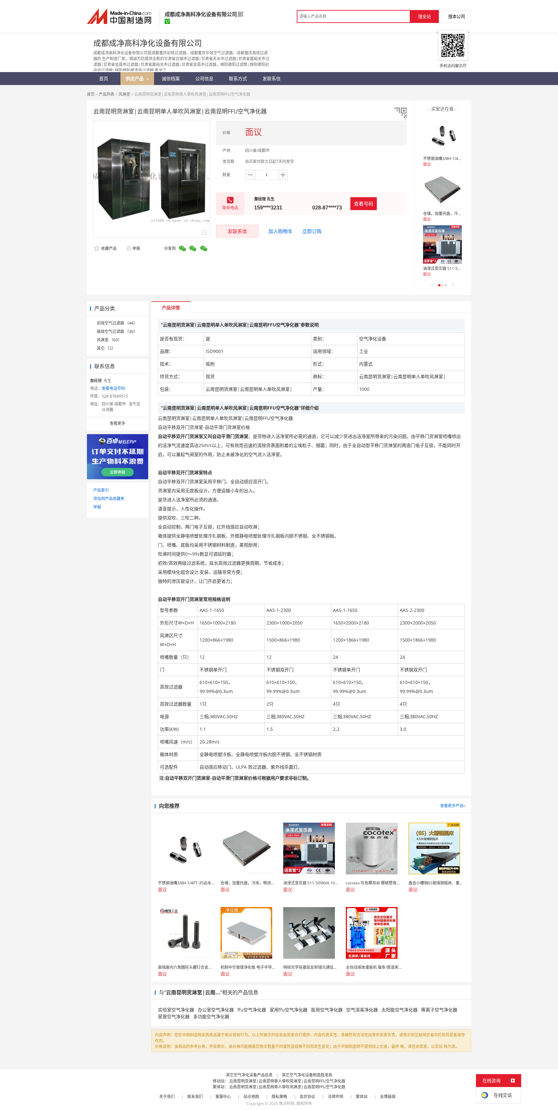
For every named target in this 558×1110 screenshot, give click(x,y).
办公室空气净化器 (216, 1010)
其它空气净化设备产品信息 (249, 1075)
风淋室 (124, 94)
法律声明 (335, 1096)
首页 (91, 94)
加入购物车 (280, 231)
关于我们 (167, 1096)
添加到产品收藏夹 (108, 498)
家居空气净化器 (174, 1016)
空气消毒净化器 (362, 1010)
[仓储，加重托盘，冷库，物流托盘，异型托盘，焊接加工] (442, 189)
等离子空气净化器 (439, 1010)
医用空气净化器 (327, 1010)
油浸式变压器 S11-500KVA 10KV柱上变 (457, 268)
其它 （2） (106, 348)
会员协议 (307, 1096)
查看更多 (117, 423)
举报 (136, 248)
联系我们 (195, 1096)
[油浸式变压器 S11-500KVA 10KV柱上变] (442, 244)
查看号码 (363, 203)
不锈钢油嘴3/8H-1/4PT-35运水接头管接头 (459, 158)
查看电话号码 (113, 388)
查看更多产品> (453, 805)
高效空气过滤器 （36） (117, 331)
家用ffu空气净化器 (288, 1010)
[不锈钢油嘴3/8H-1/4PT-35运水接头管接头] (442, 134)
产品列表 (106, 94)
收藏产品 (108, 248)
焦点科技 (286, 1103)
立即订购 (312, 231)
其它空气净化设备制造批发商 (307, 1075)
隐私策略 (279, 1096)
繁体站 (361, 1096)
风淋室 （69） (109, 340)
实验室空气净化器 (176, 1010)
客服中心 (223, 1096)
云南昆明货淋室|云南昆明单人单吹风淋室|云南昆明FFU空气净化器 (287, 1081)
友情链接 (388, 1096)
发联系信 (237, 231)
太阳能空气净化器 (399, 1010)
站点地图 (251, 1096)
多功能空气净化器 (211, 1016)
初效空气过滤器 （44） (117, 323)
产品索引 (101, 490)
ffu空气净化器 (251, 1010)
